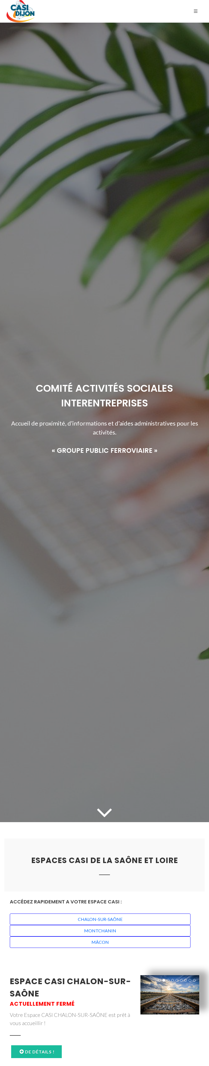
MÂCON (100, 942)
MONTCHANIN (100, 930)
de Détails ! (39, 1051)
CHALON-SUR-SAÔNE (100, 919)
